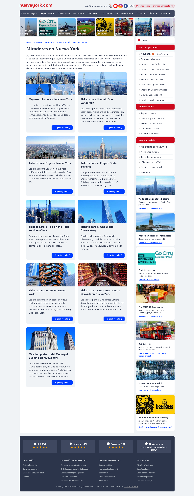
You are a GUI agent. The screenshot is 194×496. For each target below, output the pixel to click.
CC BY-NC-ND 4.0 (131, 486)
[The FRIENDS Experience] (155, 293)
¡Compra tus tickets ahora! (150, 390)
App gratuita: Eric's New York (154, 146)
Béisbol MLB (103, 473)
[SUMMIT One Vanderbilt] (155, 370)
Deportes (77, 13)
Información (28, 460)
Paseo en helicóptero (150, 59)
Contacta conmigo (144, 480)
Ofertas (152, 13)
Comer (139, 13)
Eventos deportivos (150, 133)
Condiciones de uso (31, 469)
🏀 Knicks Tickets (154, 54)
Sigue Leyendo (61, 128)
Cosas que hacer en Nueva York (48, 42)
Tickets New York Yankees (153, 74)
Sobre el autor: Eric (30, 465)
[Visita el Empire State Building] (155, 185)
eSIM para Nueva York (151, 162)
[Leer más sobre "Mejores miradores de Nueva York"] (50, 83)
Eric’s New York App (145, 465)
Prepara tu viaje (28, 13)
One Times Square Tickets (153, 84)
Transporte (63, 13)
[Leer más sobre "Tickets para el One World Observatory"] (102, 211)
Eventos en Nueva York (151, 167)
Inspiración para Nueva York (73, 460)
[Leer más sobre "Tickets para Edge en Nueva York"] (50, 147)
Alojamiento (46, 13)
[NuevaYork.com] (36, 5)
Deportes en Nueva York (110, 460)
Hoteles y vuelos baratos (152, 100)
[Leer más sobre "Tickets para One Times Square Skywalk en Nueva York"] (102, 274)
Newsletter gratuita (150, 152)
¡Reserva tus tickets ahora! (150, 208)
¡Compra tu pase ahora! (148, 279)
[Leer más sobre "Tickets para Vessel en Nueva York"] (50, 274)
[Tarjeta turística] (155, 256)
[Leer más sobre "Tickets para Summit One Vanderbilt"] (102, 83)
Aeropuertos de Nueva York (72, 480)
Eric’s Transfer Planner (146, 473)
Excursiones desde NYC (151, 94)
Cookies (26, 476)
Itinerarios (145, 172)
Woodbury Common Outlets (154, 89)
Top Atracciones (148, 113)
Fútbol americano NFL (107, 476)
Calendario (166, 13)
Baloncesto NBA (105, 465)
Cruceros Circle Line (69, 476)
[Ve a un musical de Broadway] (155, 404)
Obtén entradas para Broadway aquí (155, 427)
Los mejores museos (150, 128)
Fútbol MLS (103, 480)
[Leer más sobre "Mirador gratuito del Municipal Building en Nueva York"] (50, 338)
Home (29, 42)
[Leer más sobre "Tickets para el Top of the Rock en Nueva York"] (50, 211)
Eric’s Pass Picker (143, 469)
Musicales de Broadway (152, 79)
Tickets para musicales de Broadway (75, 469)
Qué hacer (92, 13)
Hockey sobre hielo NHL (108, 469)
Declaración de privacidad (33, 473)
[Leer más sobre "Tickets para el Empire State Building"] (102, 147)
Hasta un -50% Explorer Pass (154, 64)
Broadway (126, 13)
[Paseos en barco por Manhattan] (155, 222)
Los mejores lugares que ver (72, 473)
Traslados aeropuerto (151, 157)
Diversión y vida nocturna (152, 118)
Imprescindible (109, 13)
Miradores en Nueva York (76, 42)
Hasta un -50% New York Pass (155, 69)
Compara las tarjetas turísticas (73, 465)
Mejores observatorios (151, 123)
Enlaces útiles (143, 460)
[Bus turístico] (155, 330)
